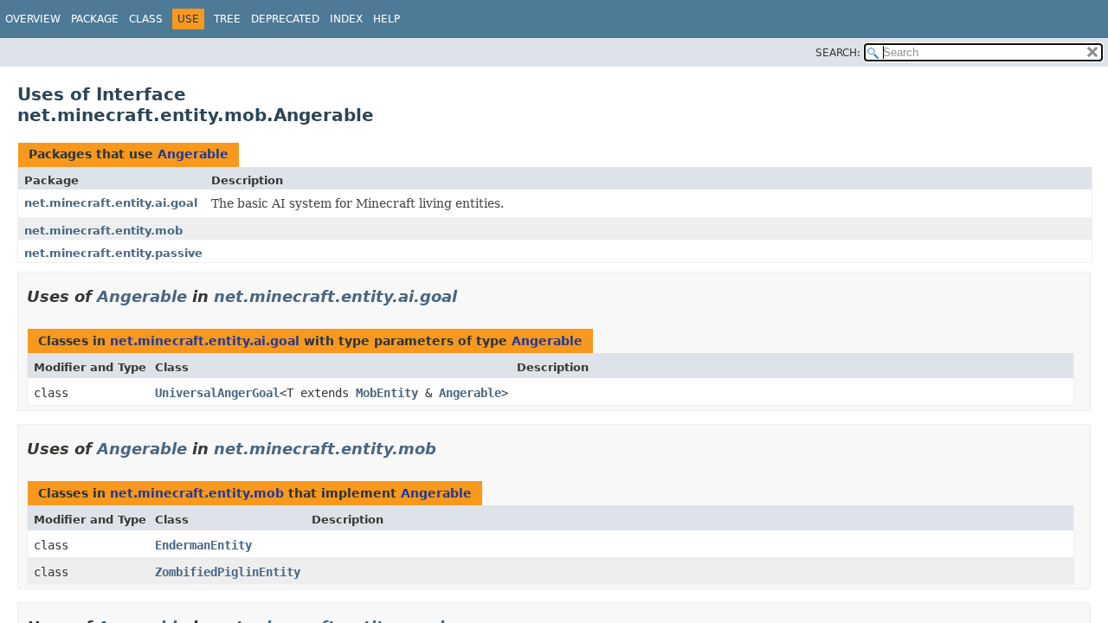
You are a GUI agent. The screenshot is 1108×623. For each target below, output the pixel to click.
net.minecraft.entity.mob (103, 230)
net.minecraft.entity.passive (113, 253)
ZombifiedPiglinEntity (227, 572)
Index (346, 19)
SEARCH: (837, 53)
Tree (227, 19)
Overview (33, 19)
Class (146, 19)
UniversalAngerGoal (217, 393)
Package (95, 19)
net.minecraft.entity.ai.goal (110, 202)
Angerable (193, 154)
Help (386, 19)
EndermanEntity (203, 545)
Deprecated (285, 19)
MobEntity (387, 393)
